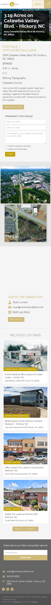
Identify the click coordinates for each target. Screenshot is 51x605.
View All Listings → (25, 529)
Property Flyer (13, 107)
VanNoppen (17, 602)
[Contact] (47, 4)
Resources (16, 319)
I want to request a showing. (19, 146)
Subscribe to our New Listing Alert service (25, 545)
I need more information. (18, 149)
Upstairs (35, 602)
